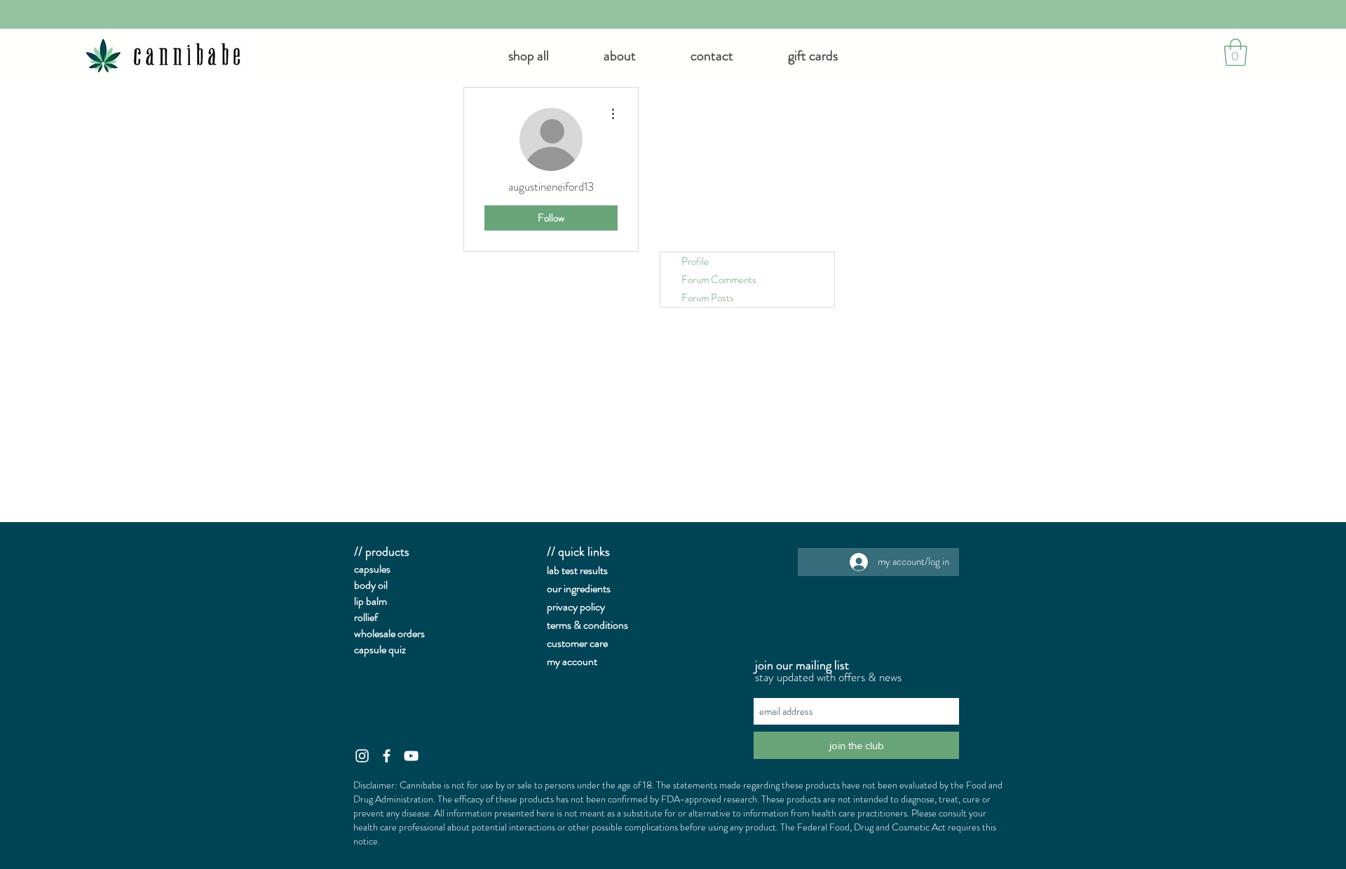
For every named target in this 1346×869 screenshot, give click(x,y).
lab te (558, 570)
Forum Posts (707, 298)
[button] (619, 56)
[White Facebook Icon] (386, 756)
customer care (577, 643)
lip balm (370, 601)
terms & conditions (587, 625)
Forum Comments (718, 279)
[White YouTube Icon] (411, 756)
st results (589, 570)
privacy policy (576, 606)
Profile (695, 261)
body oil (371, 585)
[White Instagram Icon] (362, 756)
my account (572, 661)
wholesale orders (389, 633)
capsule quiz (380, 649)
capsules (372, 569)
